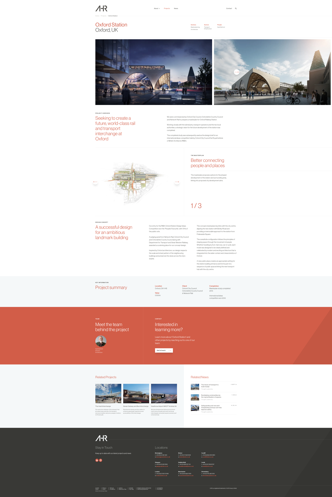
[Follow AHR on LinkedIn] (96, 460)
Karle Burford (221, 27)
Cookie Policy (97, 488)
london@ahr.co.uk (161, 475)
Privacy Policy (104, 488)
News (176, 8)
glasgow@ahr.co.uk (162, 466)
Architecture (194, 29)
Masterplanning (195, 27)
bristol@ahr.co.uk (184, 457)
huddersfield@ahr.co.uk (186, 466)
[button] (157, 8)
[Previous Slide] (95, 182)
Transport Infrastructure (208, 27)
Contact (229, 8)
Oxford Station (112, 16)
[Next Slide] (236, 72)
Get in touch (161, 350)
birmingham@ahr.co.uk (163, 457)
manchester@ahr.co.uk (186, 475)
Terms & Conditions (112, 488)
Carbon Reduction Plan (122, 488)
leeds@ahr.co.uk (208, 466)
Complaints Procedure (160, 488)
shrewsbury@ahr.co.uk (209, 475)
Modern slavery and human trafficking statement (144, 488)
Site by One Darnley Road (101, 491)
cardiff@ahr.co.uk (208, 457)
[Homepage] (103, 8)
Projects (167, 8)
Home (97, 16)
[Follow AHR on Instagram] (100, 460)
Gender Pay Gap (131, 488)
